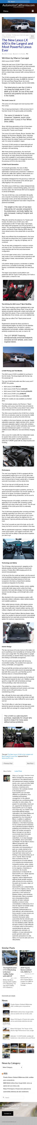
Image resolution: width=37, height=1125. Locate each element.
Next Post (30, 763)
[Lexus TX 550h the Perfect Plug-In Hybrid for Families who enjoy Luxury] (6, 1056)
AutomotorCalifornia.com (18, 5)
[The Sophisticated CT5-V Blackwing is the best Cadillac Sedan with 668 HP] (9, 958)
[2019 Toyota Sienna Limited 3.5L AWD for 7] (27, 958)
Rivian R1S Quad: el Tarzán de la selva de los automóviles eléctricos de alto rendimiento (18, 1021)
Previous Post (8, 763)
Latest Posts (18, 771)
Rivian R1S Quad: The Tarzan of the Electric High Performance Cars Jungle (22, 1029)
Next (33, 971)
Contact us (7, 1113)
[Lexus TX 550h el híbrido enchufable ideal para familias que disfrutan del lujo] (30, 1051)
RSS (5, 1073)
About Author (7, 771)
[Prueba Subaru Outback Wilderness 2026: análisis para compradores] (6, 1045)
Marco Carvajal (8, 54)
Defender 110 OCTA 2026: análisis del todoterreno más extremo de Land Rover (22, 1037)
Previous (3, 971)
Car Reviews (22, 54)
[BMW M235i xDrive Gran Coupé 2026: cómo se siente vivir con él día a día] (14, 1045)
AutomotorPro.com (7, 758)
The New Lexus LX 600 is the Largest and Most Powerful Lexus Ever (17, 755)
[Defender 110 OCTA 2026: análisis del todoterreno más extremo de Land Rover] (6, 1051)
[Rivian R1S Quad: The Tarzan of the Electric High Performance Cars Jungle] (30, 1045)
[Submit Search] (8, 1)
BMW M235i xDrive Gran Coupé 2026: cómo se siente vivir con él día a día (21, 1013)
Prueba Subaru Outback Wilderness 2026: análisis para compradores (21, 1005)
